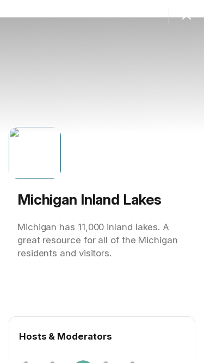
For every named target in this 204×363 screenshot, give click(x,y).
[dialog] (102, 181)
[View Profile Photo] (35, 153)
